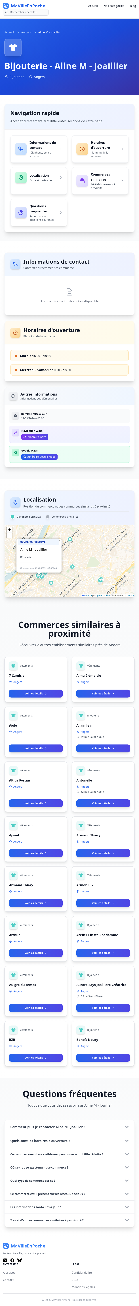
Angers (26, 32)
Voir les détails (34, 693)
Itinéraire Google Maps (41, 456)
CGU (75, 1280)
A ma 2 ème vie (88, 675)
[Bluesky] (19, 1260)
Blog (133, 6)
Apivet (14, 835)
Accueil (93, 6)
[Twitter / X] (5, 1260)
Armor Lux (84, 885)
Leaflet (88, 595)
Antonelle (84, 780)
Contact (8, 1280)
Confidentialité (82, 1273)
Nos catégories (114, 6)
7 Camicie (16, 675)
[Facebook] (12, 1260)
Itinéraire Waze (37, 437)
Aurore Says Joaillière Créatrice (101, 985)
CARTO (130, 595)
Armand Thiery (88, 835)
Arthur (14, 935)
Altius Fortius (20, 780)
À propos (9, 1273)
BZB (12, 1039)
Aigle (13, 725)
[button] (69, 539)
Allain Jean (85, 725)
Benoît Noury (87, 1039)
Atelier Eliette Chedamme (97, 935)
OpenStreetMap (103, 595)
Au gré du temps (22, 985)
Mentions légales (83, 1287)
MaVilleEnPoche (61, 1299)
